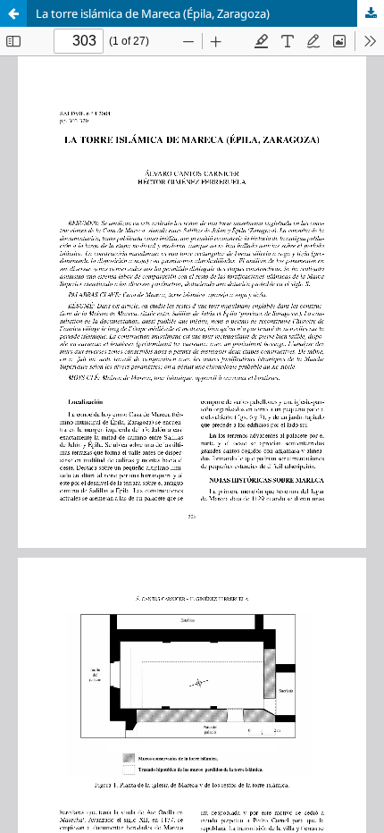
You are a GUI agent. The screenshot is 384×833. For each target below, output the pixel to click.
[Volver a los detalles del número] (13, 13)
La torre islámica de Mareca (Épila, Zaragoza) (153, 13)
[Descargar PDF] (370, 13)
